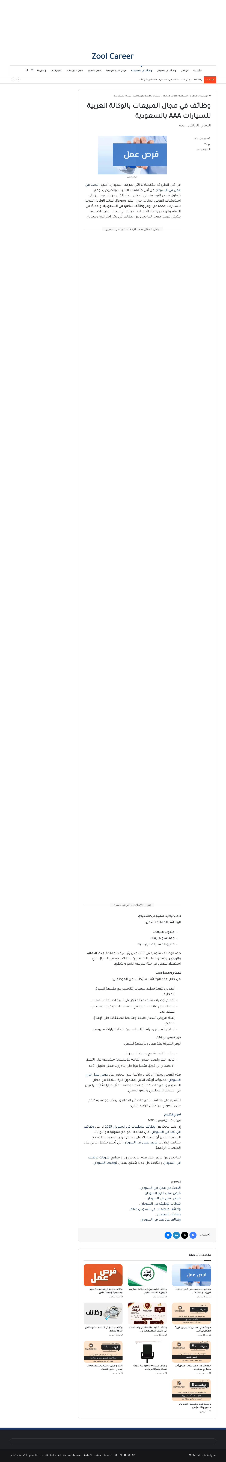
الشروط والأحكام (53, 1455)
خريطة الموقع (36, 1455)
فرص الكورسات (75, 71)
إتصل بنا (41, 71)
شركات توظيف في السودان (161, 1204)
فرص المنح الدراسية (116, 71)
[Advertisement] (113, 24)
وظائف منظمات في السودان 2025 (130, 1127)
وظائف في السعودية (141, 71)
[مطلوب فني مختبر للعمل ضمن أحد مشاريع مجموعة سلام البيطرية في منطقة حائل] (191, 1352)
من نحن (185, 71)
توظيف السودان (105, 1163)
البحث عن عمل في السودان (160, 1188)
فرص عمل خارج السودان (163, 1193)
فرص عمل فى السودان (140, 1143)
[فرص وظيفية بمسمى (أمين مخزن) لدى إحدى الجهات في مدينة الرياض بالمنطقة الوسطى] (191, 1275)
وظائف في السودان (166, 71)
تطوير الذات (56, 71)
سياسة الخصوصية (72, 1455)
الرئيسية (198, 71)
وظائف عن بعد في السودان (160, 1220)
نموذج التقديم (172, 1114)
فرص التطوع (94, 71)
